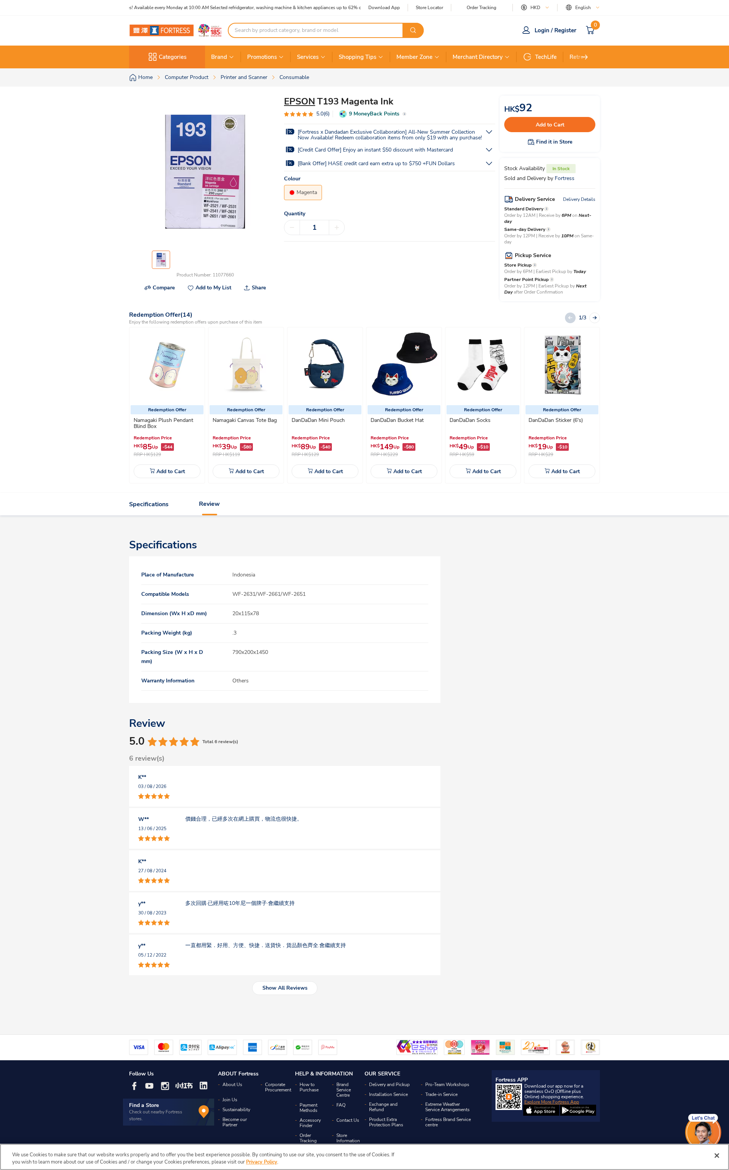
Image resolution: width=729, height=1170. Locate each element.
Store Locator (429, 8)
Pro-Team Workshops (447, 1085)
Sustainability (236, 1110)
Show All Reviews (285, 988)
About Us (232, 1085)
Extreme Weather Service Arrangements (447, 1107)
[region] (364, 1157)
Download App (384, 8)
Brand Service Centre (343, 1090)
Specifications (149, 504)
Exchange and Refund (383, 1107)
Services (308, 57)
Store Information (348, 1138)
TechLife (546, 57)
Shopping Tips (357, 57)
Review (209, 504)
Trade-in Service (441, 1094)
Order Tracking (481, 8)
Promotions (262, 57)
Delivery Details (579, 199)
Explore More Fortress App (551, 1102)
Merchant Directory (478, 57)
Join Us (229, 1100)
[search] (413, 30)
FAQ (341, 1105)
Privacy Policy (261, 1162)
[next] (585, 57)
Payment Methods (308, 1107)
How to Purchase (309, 1087)
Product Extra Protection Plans (386, 1122)
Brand (219, 57)
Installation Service (388, 1094)
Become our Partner (234, 1122)
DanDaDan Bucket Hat (397, 420)
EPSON (299, 101)
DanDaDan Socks (470, 420)
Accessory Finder (310, 1123)
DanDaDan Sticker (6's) (556, 420)
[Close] (716, 1155)
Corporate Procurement (278, 1087)
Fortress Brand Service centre (448, 1122)
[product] (167, 365)
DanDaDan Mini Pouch (318, 420)
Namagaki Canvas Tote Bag (245, 420)
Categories (172, 57)
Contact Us (347, 1120)
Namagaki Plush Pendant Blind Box (163, 423)
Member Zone (414, 57)
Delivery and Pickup (389, 1085)
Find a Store (144, 1105)
